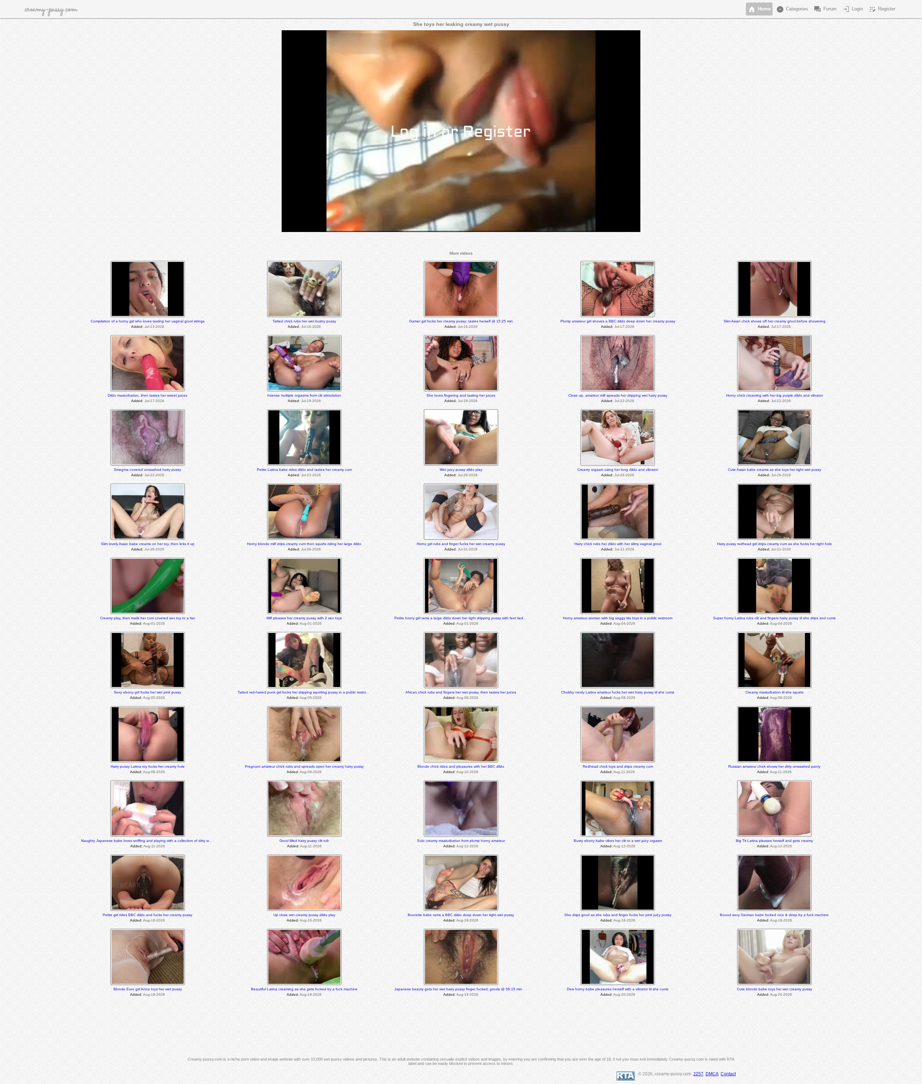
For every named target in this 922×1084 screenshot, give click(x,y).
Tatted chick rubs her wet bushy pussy (304, 321)
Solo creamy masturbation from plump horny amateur (461, 841)
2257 (698, 1073)
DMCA (712, 1073)
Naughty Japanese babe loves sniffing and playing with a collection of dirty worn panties (154, 841)
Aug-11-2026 (624, 772)
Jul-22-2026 (624, 401)
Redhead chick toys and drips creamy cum (618, 766)
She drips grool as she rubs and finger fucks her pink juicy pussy (617, 915)
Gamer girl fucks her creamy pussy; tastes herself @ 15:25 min (461, 321)
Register (881, 9)
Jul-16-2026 (311, 327)
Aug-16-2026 (154, 920)
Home (759, 9)
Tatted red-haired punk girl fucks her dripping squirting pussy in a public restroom (304, 692)
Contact (728, 1073)
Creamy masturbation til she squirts (775, 692)
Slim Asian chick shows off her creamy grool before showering (774, 321)
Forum (825, 9)
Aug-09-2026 (154, 772)
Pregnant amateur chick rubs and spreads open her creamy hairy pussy (304, 766)
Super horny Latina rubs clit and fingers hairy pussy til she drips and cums (774, 618)
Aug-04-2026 (624, 623)
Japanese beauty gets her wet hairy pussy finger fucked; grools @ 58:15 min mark (462, 989)
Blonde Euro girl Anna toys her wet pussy (147, 989)
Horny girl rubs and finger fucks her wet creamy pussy (461, 544)
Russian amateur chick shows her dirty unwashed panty (774, 766)
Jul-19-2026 (311, 401)
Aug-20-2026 (624, 994)
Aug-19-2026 (154, 994)
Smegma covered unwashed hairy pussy (147, 470)
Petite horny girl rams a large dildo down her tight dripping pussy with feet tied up (461, 618)
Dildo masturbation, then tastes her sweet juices (147, 395)
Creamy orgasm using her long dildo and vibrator (617, 470)
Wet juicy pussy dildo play (461, 470)
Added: (137, 327)
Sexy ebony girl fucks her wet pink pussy (147, 692)
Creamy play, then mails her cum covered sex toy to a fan (147, 618)
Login (852, 9)
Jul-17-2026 (624, 327)
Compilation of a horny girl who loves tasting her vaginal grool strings (148, 321)
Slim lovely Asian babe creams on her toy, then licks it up (147, 544)
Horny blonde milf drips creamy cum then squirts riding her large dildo (304, 544)
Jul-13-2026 (154, 327)
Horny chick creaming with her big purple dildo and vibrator (774, 395)
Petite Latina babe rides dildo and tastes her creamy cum (304, 470)
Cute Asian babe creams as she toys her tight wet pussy (774, 470)
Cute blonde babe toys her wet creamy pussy (774, 989)
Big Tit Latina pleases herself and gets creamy (774, 841)
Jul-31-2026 (468, 549)
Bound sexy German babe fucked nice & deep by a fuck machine (774, 915)
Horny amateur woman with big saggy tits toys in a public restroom (617, 618)
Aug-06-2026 (467, 698)
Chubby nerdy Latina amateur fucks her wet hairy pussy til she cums (617, 692)
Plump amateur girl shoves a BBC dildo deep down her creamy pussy (617, 321)
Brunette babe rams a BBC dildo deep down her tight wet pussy (461, 915)
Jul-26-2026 (468, 475)
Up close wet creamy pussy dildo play (304, 915)
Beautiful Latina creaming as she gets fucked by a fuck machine (304, 989)
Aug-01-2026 (154, 623)
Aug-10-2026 (467, 772)
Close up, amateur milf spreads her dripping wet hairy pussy (617, 395)
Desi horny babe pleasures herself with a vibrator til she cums (617, 989)
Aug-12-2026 (467, 846)
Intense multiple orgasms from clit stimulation (304, 395)
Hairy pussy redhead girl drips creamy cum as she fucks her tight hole (774, 544)
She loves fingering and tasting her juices (460, 395)
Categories (792, 9)
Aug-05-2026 (154, 698)
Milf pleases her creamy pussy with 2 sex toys (304, 618)
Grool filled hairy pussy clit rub (304, 841)
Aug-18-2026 (467, 920)
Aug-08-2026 (624, 698)
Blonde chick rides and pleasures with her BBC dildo (460, 766)
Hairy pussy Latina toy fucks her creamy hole (148, 766)
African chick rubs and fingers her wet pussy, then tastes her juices (461, 692)
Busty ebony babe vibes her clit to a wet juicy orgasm (618, 841)
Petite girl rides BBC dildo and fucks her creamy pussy (147, 915)
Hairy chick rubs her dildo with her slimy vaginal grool (617, 544)
